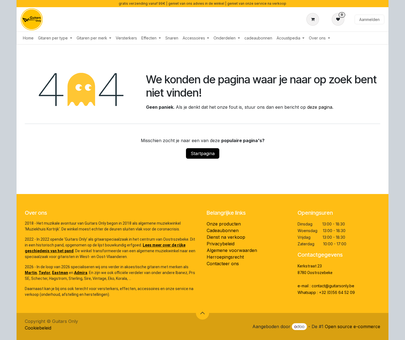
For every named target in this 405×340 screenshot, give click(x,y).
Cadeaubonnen (223, 230)
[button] (202, 313)
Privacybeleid (220, 243)
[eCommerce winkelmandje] (314, 19)
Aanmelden (369, 19)
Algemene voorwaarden (232, 250)
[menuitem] (28, 38)
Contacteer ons (223, 263)
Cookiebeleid (38, 328)
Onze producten (224, 224)
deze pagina (319, 107)
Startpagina (203, 153)
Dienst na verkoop (226, 237)
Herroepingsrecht (225, 257)
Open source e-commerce (352, 326)
